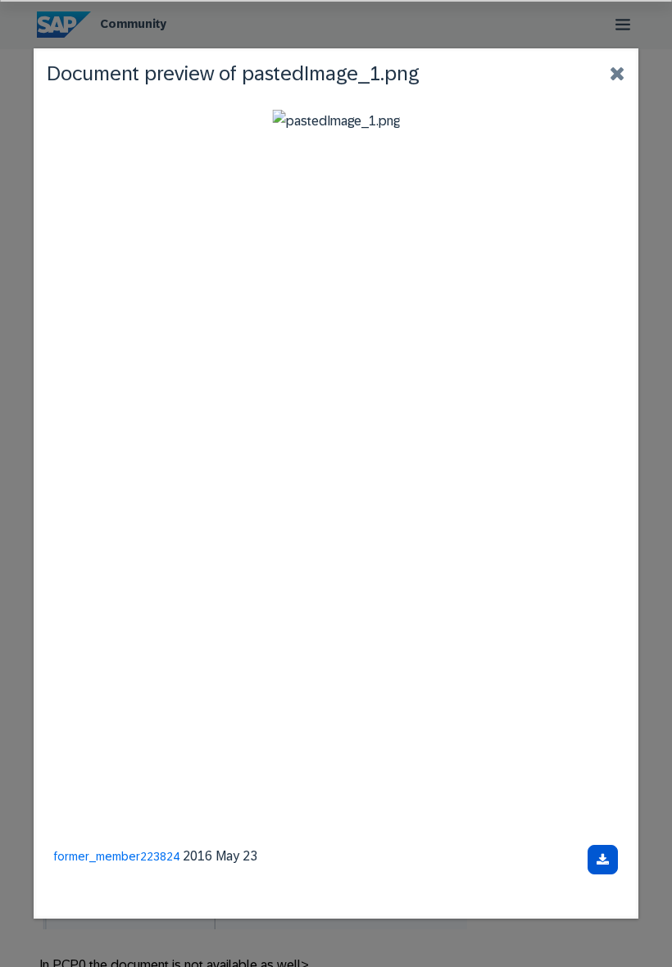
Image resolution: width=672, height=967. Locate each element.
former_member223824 (116, 856)
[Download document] (603, 859)
